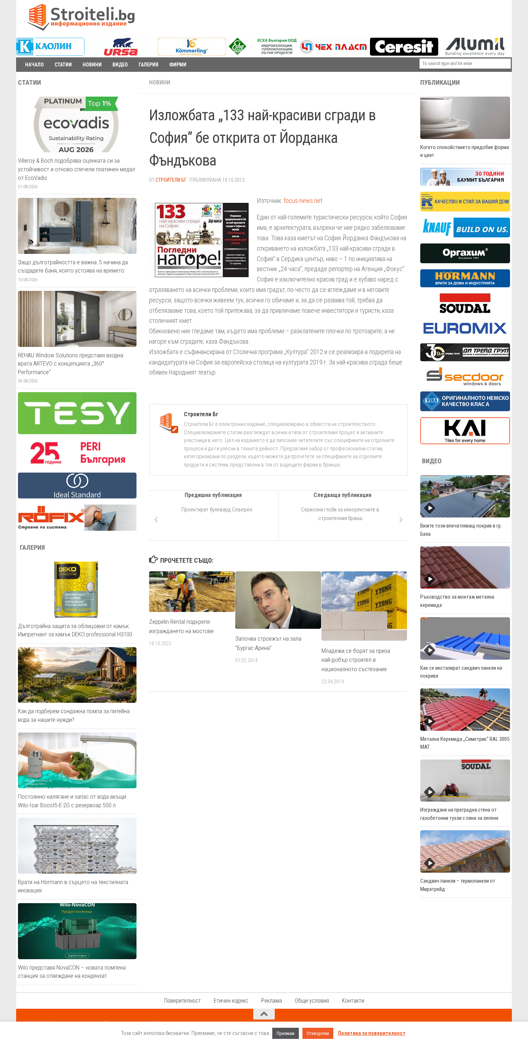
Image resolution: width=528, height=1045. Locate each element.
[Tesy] (77, 432)
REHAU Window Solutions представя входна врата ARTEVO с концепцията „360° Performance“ (70, 364)
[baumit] (465, 184)
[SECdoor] (465, 383)
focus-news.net (303, 200)
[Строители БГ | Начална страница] (81, 17)
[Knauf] (465, 235)
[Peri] (77, 464)
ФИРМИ (177, 65)
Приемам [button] (286, 1033)
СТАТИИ (63, 65)
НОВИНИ (92, 65)
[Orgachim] (465, 261)
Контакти (353, 1000)
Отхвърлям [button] (318, 1033)
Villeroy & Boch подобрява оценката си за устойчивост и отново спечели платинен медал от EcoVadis (76, 169)
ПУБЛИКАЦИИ (440, 83)
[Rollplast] (465, 209)
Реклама (271, 1000)
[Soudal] (465, 311)
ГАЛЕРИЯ (148, 65)
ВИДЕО (120, 65)
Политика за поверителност (372, 1033)
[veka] (465, 409)
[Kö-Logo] (192, 54)
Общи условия (312, 1000)
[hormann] (465, 285)
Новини (159, 82)
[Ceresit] (404, 54)
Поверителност (182, 1000)
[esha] (263, 53)
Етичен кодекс (231, 1000)
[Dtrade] (465, 359)
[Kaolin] (50, 54)
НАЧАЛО (34, 65)
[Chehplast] (333, 54)
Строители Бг (171, 180)
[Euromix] (465, 335)
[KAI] (465, 442)
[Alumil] (475, 54)
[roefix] (77, 529)
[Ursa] (121, 54)
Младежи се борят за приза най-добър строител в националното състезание (355, 660)
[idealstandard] (77, 496)
